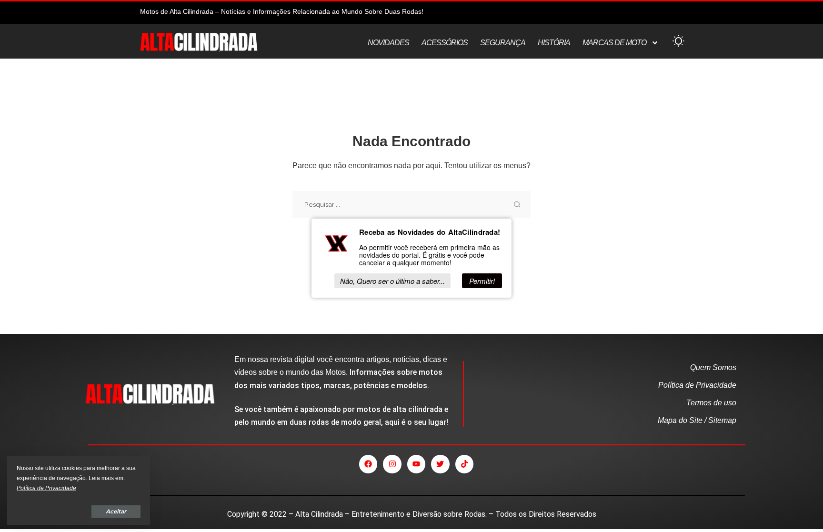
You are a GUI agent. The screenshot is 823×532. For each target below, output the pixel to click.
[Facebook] (368, 464)
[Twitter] (440, 464)
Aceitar (116, 511)
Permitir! (482, 281)
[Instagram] (392, 464)
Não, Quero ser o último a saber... (392, 281)
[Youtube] (416, 464)
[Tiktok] (464, 464)
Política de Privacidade (46, 488)
